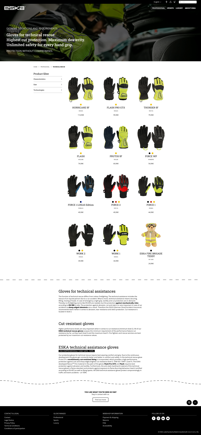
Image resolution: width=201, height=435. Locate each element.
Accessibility (107, 426)
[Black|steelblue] (81, 202)
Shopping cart (175, 2)
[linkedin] (163, 418)
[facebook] (154, 418)
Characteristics (39, 79)
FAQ (104, 423)
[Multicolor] (151, 250)
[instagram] (158, 418)
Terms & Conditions (12, 426)
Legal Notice (9, 420)
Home (35, 66)
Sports (170, 8)
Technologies (39, 90)
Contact (7, 417)
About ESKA (190, 8)
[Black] (149, 153)
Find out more (100, 400)
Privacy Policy (9, 423)
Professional (158, 8)
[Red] (116, 202)
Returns (106, 420)
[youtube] (168, 418)
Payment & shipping (110, 417)
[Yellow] (81, 104)
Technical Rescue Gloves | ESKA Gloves (14, 8)
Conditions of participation (14, 428)
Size (35, 84)
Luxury (179, 8)
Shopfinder (166, 2)
